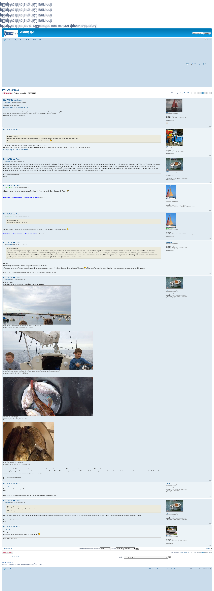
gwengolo (8, 529)
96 (200, 93)
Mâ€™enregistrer (197, 64)
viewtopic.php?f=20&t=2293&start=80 (15, 107)
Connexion (208, 64)
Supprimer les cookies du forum (170, 568)
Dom (7, 132)
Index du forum (9, 40)
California (29, 40)
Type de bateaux (20, 40)
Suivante (208, 548)
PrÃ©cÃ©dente (8, 548)
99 (207, 93)
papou (8, 161)
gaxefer (8, 102)
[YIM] (167, 123)
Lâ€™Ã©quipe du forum (154, 568)
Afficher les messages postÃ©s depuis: (89, 548)
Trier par (113, 548)
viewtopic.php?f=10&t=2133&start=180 (15, 149)
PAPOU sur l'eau (10, 90)
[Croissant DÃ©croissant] (131, 548)
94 (195, 93)
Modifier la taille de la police (209, 39)
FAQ (189, 64)
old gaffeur (9, 244)
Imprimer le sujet (205, 39)
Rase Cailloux (10, 187)
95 (197, 93)
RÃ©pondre (5, 92)
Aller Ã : (121, 557)
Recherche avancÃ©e (205, 35)
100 (210, 93)
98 (205, 93)
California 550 (37, 40)
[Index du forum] (11, 33)
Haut (210, 126)
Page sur (184, 93)
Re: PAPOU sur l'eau (12, 100)
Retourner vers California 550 (12, 557)
